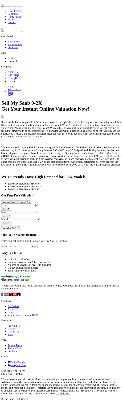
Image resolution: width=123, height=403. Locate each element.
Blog (10, 81)
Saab (10, 92)
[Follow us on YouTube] (15, 295)
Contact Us (13, 61)
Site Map (12, 351)
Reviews (12, 328)
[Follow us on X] (11, 295)
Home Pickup (15, 16)
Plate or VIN (24, 202)
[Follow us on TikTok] (18, 295)
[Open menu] (2, 28)
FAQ (10, 19)
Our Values (13, 74)
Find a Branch (17, 362)
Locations (13, 13)
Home (11, 86)
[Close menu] (22, 31)
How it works (15, 41)
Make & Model (9, 202)
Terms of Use (14, 348)
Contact (12, 22)
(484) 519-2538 (18, 365)
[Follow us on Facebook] (3, 295)
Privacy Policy (15, 345)
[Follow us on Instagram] (7, 295)
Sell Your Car (14, 89)
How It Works (15, 11)
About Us (13, 72)
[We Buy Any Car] (33, 5)
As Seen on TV (16, 331)
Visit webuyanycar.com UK (22, 315)
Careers (11, 78)
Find (34, 246)
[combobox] (21, 205)
